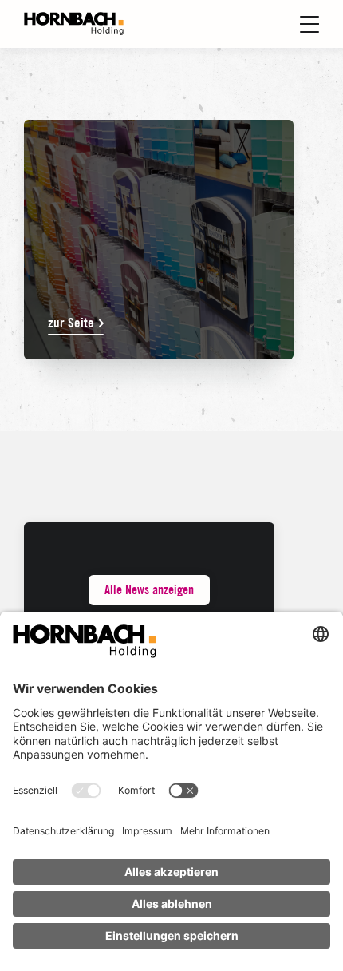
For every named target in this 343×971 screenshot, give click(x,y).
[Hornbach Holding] (74, 23)
